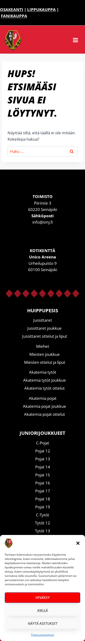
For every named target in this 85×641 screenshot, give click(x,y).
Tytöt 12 (42, 523)
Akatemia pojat (42, 398)
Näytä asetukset (42, 623)
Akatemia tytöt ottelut (44, 388)
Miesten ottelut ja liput (44, 362)
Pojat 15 (42, 475)
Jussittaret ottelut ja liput (44, 336)
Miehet (42, 346)
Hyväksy (42, 597)
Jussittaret (42, 320)
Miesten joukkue (44, 354)
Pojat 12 (42, 451)
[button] (78, 543)
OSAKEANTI (11, 9)
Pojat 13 (42, 459)
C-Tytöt (42, 515)
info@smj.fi (42, 222)
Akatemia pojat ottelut (44, 414)
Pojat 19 (42, 507)
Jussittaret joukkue (44, 328)
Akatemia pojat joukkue (44, 406)
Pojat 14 (42, 467)
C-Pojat (42, 443)
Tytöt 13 (42, 531)
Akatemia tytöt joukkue (44, 380)
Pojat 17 (42, 491)
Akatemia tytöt (42, 372)
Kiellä (42, 610)
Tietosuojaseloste (42, 635)
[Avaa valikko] (78, 40)
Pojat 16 (42, 483)
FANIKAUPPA (14, 16)
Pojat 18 (42, 499)
